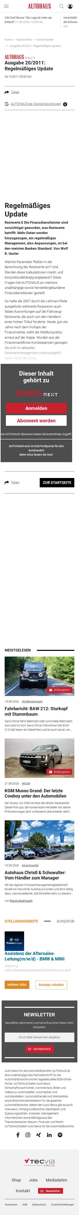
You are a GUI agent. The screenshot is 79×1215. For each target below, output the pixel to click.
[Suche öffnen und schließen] (61, 6)
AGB (24, 1204)
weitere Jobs (16, 984)
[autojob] (65, 921)
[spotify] (60, 1134)
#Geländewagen (32, 701)
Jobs (33, 1180)
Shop (16, 1180)
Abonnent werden (36, 421)
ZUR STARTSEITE (57, 482)
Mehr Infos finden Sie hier (35, 454)
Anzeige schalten (51, 985)
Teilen (15, 92)
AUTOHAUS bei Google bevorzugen (36, 104)
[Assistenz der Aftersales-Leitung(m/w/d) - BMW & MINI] (14, 941)
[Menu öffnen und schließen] (7, 6)
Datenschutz (39, 1204)
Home (8, 39)
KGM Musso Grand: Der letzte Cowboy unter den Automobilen (35, 793)
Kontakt (23, 1190)
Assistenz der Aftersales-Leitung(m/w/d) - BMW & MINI (34, 956)
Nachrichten (24, 39)
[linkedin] (49, 1134)
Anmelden (36, 408)
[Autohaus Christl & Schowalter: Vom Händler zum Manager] (39, 840)
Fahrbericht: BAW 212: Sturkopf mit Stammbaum (36, 711)
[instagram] (28, 1134)
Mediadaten (56, 1180)
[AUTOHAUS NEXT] (36, 393)
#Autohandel (30, 865)
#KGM (26, 783)
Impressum (11, 1204)
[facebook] (17, 1134)
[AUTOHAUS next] (20, 56)
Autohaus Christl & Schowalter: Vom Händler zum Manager (35, 875)
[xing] (38, 1134)
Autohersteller (45, 39)
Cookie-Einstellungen (62, 1204)
